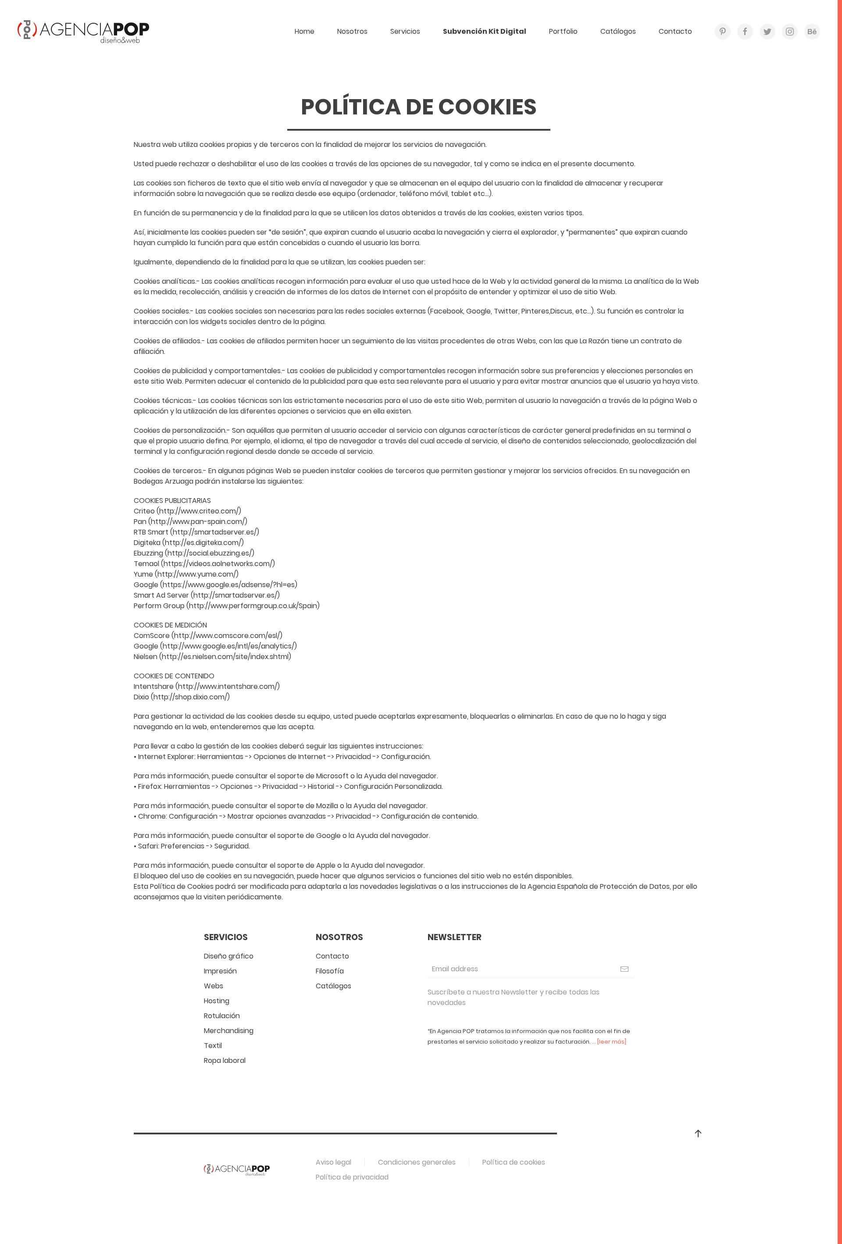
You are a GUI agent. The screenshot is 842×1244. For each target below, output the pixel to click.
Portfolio (563, 31)
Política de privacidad (352, 1177)
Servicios (405, 31)
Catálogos (618, 31)
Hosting (216, 1001)
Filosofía (330, 971)
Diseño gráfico (228, 956)
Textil (213, 1046)
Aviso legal (333, 1162)
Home (304, 31)
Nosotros (352, 31)
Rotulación (222, 1016)
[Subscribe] (624, 969)
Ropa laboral (225, 1060)
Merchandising (228, 1031)
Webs (213, 986)
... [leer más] (609, 1041)
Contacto (675, 31)
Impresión (220, 971)
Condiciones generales (417, 1162)
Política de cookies (513, 1162)
